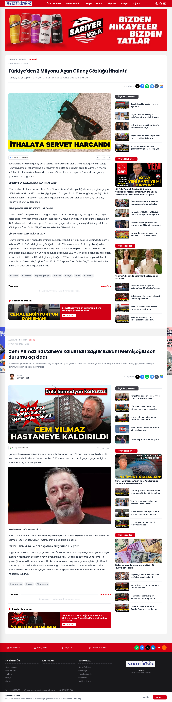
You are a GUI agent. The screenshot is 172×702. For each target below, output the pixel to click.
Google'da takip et (20, 157)
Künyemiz (42, 647)
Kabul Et (160, 697)
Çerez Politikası (84, 667)
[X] (147, 647)
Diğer (136, 3)
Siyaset (112, 3)
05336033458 (14, 690)
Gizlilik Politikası (99, 647)
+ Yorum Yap (105, 286)
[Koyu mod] (156, 3)
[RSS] (164, 647)
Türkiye (87, 3)
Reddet (146, 697)
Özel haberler (54, 3)
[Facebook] (142, 647)
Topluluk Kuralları (85, 674)
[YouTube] (159, 647)
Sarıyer (124, 3)
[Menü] (165, 3)
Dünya (99, 3)
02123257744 (67, 690)
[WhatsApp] (136, 647)
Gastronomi (72, 3)
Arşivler (68, 647)
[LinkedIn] (153, 647)
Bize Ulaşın (15, 647)
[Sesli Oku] (98, 158)
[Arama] (160, 3)
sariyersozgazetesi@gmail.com (41, 690)
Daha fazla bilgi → (75, 698)
